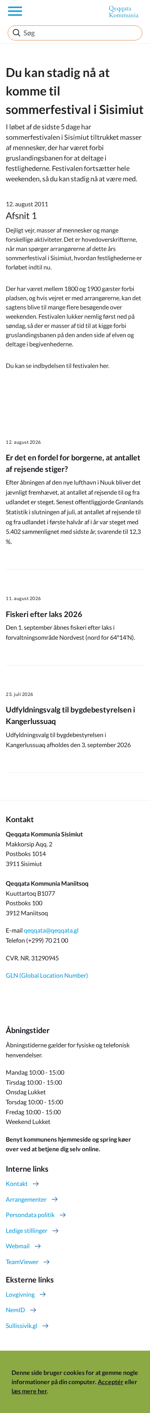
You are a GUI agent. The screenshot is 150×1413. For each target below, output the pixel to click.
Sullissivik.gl (21, 1325)
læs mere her (29, 1391)
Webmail (18, 1245)
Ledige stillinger (26, 1230)
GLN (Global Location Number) (47, 975)
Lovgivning (20, 1294)
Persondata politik (30, 1214)
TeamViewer (22, 1261)
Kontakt (17, 1183)
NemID (15, 1309)
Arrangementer (26, 1199)
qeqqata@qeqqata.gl (51, 930)
